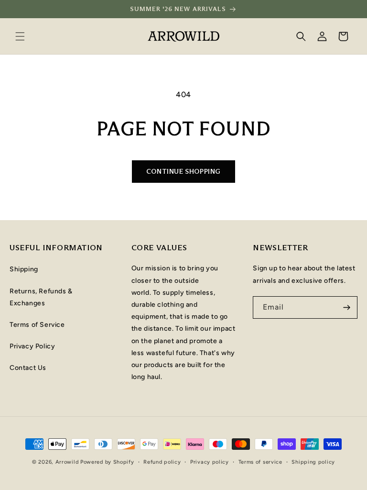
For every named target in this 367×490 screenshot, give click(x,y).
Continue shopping (183, 171)
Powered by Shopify (107, 462)
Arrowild (67, 462)
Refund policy (162, 462)
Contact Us (28, 368)
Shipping (24, 269)
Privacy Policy (32, 346)
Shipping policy (313, 462)
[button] (20, 36)
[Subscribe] (346, 307)
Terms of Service (37, 325)
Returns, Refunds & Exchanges (41, 297)
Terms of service (260, 462)
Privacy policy (209, 462)
